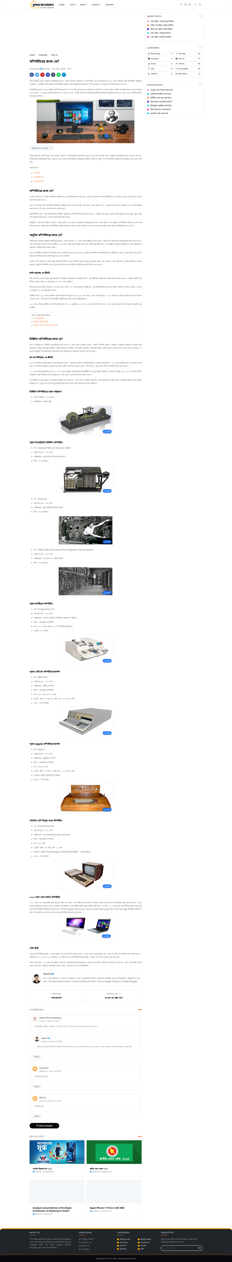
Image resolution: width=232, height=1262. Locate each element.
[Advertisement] (86, 31)
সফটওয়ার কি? (39, 181)
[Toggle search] (200, 4)
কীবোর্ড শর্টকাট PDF (41, 321)
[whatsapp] (190, 4)
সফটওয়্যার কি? (39, 318)
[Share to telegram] (64, 75)
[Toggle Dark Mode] (195, 4)
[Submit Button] (199, 1248)
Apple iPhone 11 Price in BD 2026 (107, 1207)
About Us (85, 1245)
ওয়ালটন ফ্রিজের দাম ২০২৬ (42, 1168)
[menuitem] (61, 4)
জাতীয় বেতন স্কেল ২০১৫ (99, 1168)
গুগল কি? (37, 172)
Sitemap (85, 1249)
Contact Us (86, 1242)
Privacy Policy (87, 1239)
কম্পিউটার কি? (39, 177)
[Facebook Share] (32, 75)
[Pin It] (42, 75)
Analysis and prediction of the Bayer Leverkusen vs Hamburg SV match (52, 1209)
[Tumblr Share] (53, 75)
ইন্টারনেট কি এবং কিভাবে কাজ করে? (46, 325)
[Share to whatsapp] (58, 75)
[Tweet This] (37, 75)
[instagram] (185, 4)
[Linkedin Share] (48, 75)
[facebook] (181, 4)
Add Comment (45, 1125)
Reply (36, 1056)
